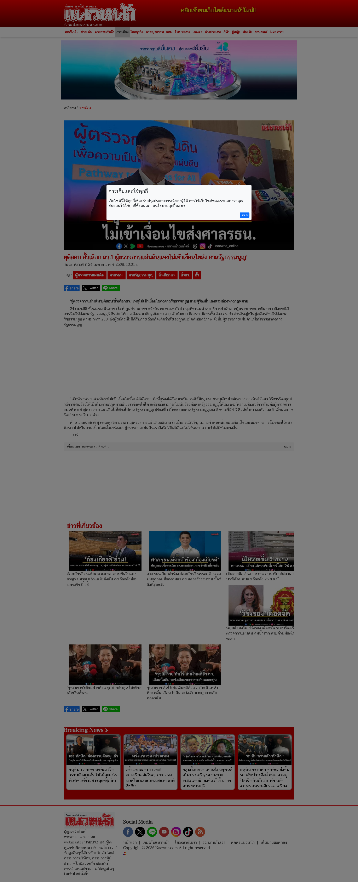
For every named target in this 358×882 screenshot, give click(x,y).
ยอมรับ (245, 215)
